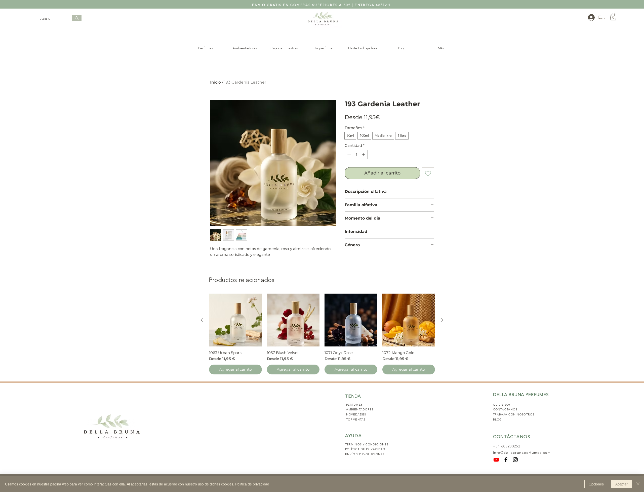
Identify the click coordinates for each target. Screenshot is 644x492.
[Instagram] (515, 459)
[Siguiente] (442, 320)
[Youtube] (496, 459)
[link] (613, 16)
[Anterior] (202, 320)
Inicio (215, 82)
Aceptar (621, 483)
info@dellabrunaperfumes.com (522, 452)
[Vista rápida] (235, 320)
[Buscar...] (77, 18)
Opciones (596, 483)
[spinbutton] (356, 154)
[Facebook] (506, 459)
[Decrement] (348, 154)
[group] (322, 334)
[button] (205, 48)
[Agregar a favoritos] (428, 173)
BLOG (497, 419)
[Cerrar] (638, 484)
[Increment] (364, 154)
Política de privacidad (252, 483)
